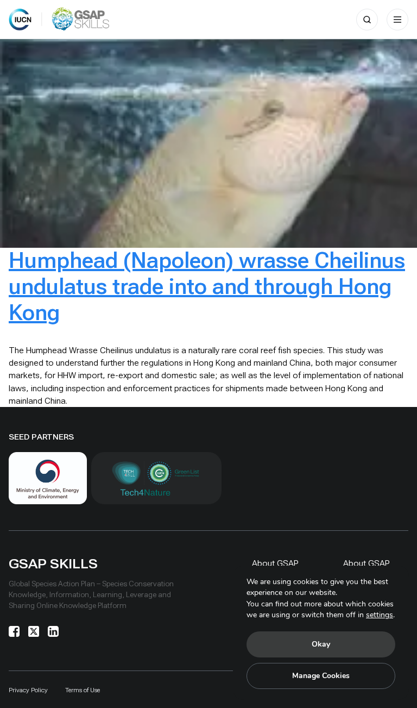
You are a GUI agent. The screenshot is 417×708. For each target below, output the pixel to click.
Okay (321, 644)
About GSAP (275, 563)
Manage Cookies (321, 676)
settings (379, 615)
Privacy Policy (28, 690)
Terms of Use (82, 690)
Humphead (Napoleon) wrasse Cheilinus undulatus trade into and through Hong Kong (207, 286)
